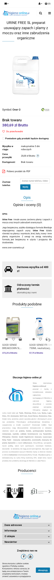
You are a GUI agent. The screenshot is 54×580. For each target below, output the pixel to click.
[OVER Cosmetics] (45, 109)
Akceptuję (43, 570)
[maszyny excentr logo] (14, 491)
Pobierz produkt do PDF (18, 171)
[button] (48, 3)
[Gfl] (39, 491)
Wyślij (25, 187)
